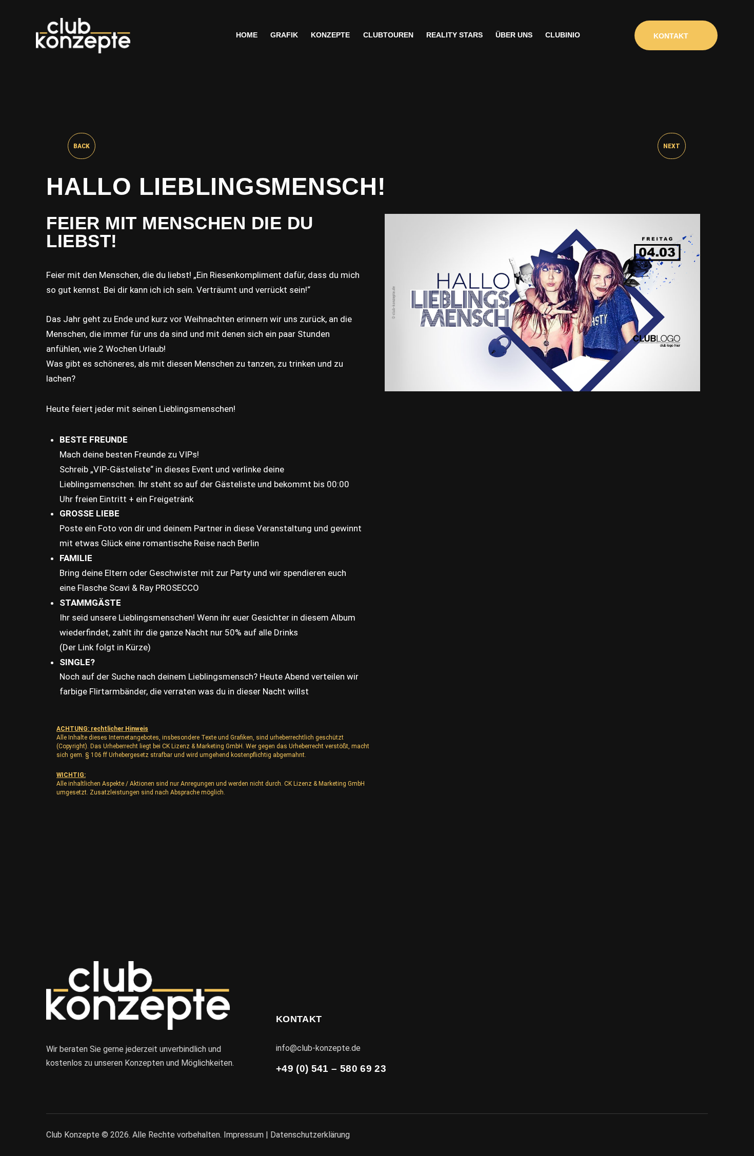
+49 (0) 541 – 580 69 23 (331, 1068)
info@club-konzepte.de (318, 1048)
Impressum (244, 1135)
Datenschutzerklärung (310, 1135)
